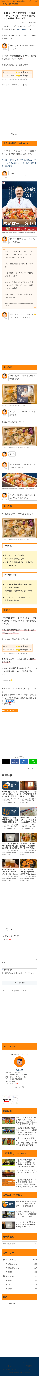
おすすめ (14, 710)
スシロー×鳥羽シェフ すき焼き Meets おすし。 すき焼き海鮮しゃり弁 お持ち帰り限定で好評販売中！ (19, 163)
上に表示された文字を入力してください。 (18, 973)
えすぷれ (19, 1070)
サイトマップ (28, 1369)
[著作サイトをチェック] (16, 1087)
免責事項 (29, 1366)
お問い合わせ (10, 1366)
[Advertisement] (19, 108)
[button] (35, 1243)
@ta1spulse (22, 29)
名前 (3, 962)
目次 (12, 134)
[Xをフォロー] (19, 1087)
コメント (6, 940)
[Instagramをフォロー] (22, 1087)
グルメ (6, 710)
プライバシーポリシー (10, 1369)
